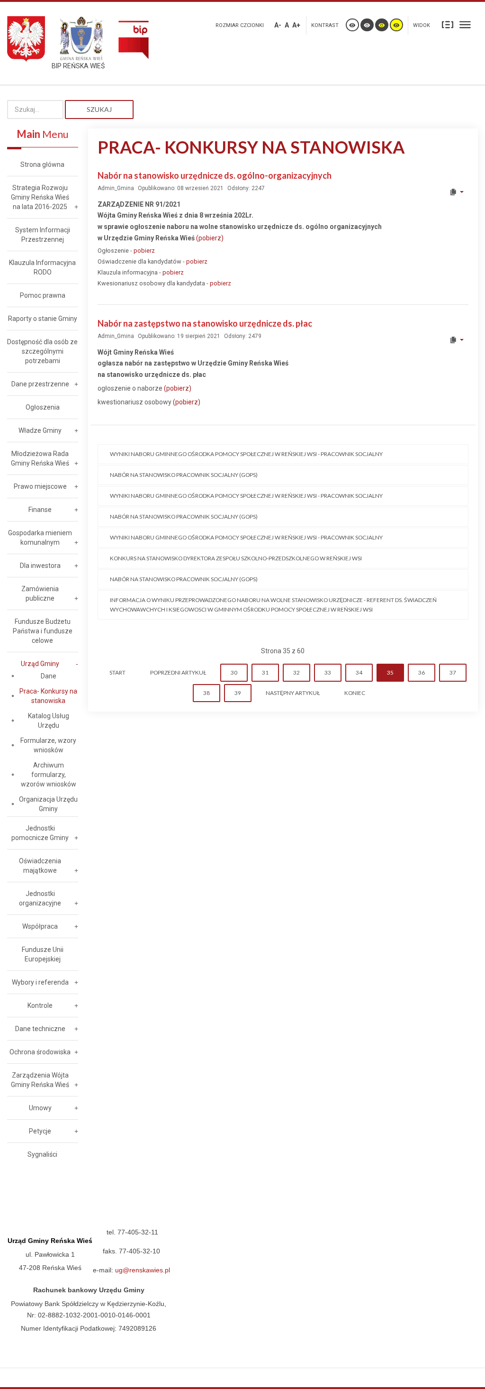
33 (327, 672)
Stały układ (448, 24)
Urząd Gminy (40, 663)
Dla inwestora (40, 565)
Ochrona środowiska (40, 1052)
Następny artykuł (293, 692)
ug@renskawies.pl (142, 1270)
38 (206, 692)
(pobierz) (210, 238)
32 (296, 672)
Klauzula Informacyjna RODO (42, 267)
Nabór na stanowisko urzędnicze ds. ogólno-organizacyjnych (215, 175)
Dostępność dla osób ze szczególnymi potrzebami (42, 351)
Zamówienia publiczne (40, 593)
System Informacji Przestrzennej (42, 234)
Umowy (40, 1108)
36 (421, 672)
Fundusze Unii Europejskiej (42, 954)
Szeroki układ (465, 24)
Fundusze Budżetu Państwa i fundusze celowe (42, 631)
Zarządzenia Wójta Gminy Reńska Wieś (40, 1079)
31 (265, 672)
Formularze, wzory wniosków (48, 745)
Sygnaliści (42, 1154)
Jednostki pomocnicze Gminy (40, 832)
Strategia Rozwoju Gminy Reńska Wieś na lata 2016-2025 (40, 197)
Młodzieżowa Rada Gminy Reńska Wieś (40, 458)
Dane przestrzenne (40, 384)
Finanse (40, 509)
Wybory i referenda (40, 982)
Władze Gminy (40, 430)
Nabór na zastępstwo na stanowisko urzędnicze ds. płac (205, 323)
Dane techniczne (40, 1029)
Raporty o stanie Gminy (42, 318)
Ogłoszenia (43, 407)
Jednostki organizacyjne (40, 898)
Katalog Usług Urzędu (48, 720)
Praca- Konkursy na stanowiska (48, 695)
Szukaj (99, 109)
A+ (296, 25)
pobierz (144, 250)
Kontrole (40, 1005)
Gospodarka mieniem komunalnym (40, 537)
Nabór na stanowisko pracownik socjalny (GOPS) (184, 474)
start (117, 672)
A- (277, 25)
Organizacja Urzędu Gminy (48, 804)
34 (359, 672)
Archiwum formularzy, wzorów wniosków (48, 774)
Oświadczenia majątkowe (40, 865)
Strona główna (42, 164)
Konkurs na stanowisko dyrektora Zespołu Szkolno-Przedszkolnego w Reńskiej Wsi (236, 558)
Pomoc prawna (42, 295)
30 (234, 672)
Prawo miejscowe (40, 486)
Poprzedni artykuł (178, 672)
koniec (354, 692)
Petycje (40, 1131)
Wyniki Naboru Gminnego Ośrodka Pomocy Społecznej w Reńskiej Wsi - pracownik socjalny (246, 453)
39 (237, 692)
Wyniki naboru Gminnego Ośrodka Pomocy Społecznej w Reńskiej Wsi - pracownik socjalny (246, 537)
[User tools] (456, 192)
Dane (48, 676)
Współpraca (40, 926)
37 (452, 672)
